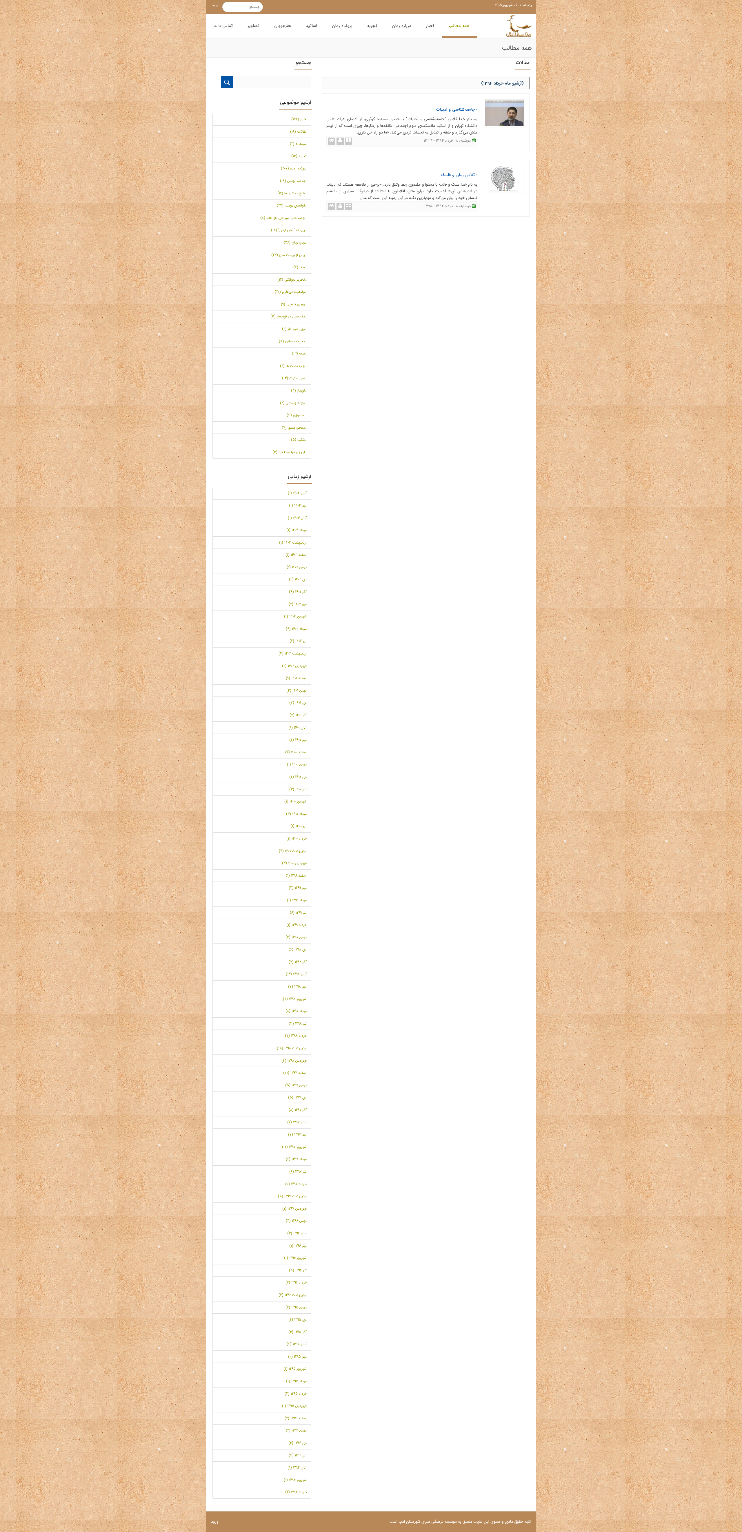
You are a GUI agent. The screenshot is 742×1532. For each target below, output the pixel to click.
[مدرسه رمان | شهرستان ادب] (517, 26)
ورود (215, 5)
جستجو (258, 6)
